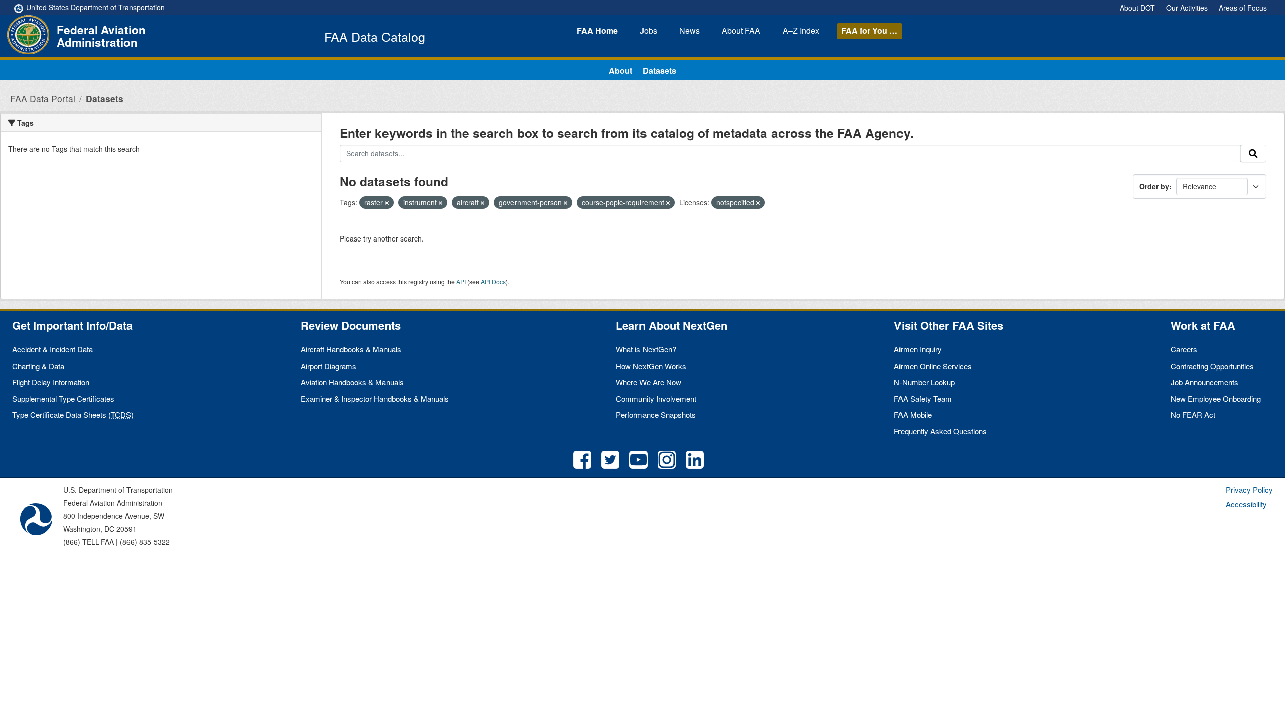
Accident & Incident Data (52, 349)
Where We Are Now (648, 382)
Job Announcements (1204, 382)
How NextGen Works (651, 365)
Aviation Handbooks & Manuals (352, 382)
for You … (869, 30)
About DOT (1137, 8)
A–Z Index (801, 30)
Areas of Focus (1243, 8)
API (461, 281)
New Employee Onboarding (1216, 398)
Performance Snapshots (656, 414)
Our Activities (1187, 8)
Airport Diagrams (328, 365)
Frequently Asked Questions (940, 431)
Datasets (659, 70)
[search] (1253, 154)
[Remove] (387, 203)
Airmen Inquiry (918, 349)
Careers (1184, 349)
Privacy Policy (1249, 489)
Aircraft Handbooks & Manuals (351, 349)
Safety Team (923, 398)
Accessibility (1246, 504)
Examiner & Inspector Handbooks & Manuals (375, 398)
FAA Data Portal (42, 98)
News (689, 30)
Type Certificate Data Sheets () (73, 414)
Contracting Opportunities (1212, 365)
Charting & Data (38, 365)
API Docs (493, 281)
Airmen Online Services (933, 365)
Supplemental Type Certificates (63, 398)
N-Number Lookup (924, 382)
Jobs (648, 30)
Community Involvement (656, 398)
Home (597, 30)
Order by (1154, 186)
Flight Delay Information (50, 382)
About (741, 30)
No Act (1193, 414)
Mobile (913, 414)
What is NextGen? (646, 349)
